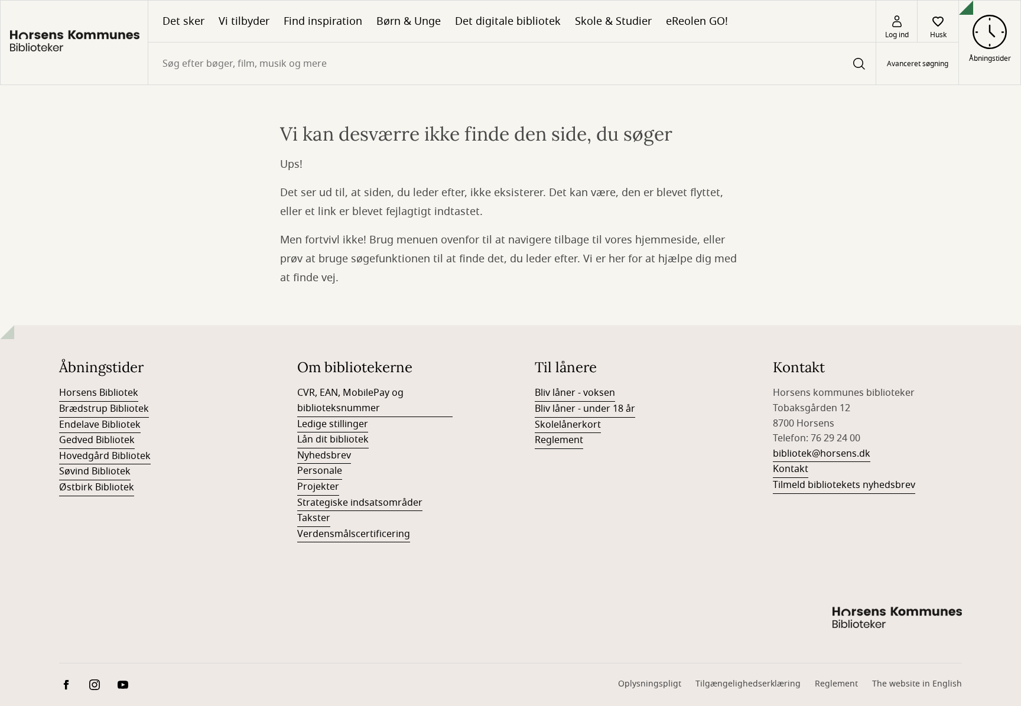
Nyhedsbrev (324, 455)
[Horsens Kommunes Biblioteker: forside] (74, 42)
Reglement (559, 440)
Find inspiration (323, 21)
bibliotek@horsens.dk (821, 454)
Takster (313, 518)
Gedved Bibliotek (97, 440)
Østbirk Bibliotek (96, 487)
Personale (319, 471)
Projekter (318, 487)
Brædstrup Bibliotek (104, 409)
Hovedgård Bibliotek (105, 456)
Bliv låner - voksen (575, 393)
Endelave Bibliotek (100, 425)
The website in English (917, 684)
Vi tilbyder (244, 21)
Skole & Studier (613, 21)
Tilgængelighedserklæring (748, 684)
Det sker (183, 21)
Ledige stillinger (332, 424)
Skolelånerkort (568, 425)
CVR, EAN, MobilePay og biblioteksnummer (350, 400)
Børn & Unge (408, 21)
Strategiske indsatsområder (359, 503)
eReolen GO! (697, 21)
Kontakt (790, 469)
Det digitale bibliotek (508, 21)
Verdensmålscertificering (353, 534)
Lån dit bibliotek (333, 439)
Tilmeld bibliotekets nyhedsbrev (844, 485)
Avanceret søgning (917, 63)
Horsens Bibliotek (98, 393)
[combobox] (512, 63)
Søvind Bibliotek (95, 471)
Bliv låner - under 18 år (585, 409)
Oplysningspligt (649, 684)
